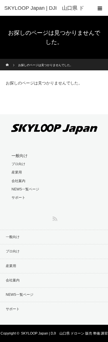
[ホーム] (8, 61)
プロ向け (18, 164)
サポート (18, 198)
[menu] (100, 8)
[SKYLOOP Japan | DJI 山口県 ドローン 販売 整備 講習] (54, 133)
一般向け (20, 155)
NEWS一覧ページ (25, 189)
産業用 (17, 172)
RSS (54, 217)
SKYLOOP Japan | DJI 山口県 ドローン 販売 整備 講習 (64, 333)
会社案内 (18, 181)
